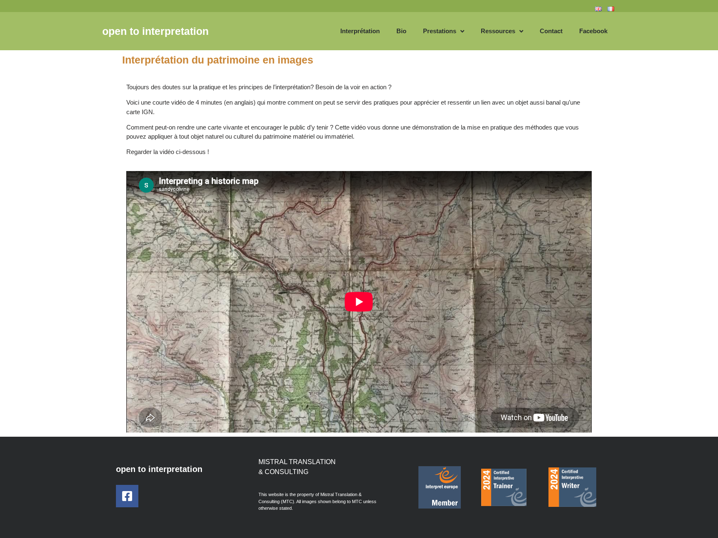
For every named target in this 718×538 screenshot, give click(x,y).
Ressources (498, 30)
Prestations (439, 30)
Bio (401, 30)
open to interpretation (155, 31)
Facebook (593, 30)
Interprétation (360, 30)
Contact (551, 30)
